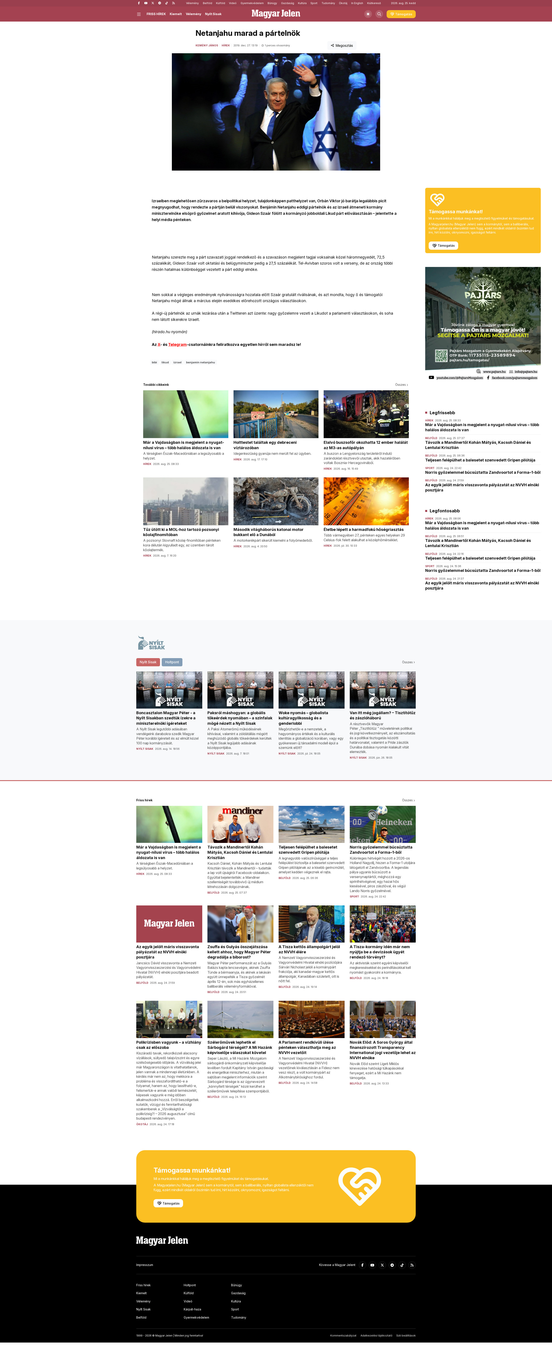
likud (165, 362)
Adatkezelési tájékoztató (376, 1335)
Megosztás (344, 45)
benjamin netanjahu (200, 362)
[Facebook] (138, 3)
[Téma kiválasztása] (368, 14)
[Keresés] (379, 14)
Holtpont (190, 1285)
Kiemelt (176, 14)
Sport (313, 3)
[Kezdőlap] (276, 14)
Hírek (226, 45)
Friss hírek (143, 1285)
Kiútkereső (374, 3)
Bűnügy (272, 3)
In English (357, 3)
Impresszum (144, 1265)
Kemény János (207, 45)
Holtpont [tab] (172, 662)
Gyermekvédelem (252, 3)
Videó (233, 3)
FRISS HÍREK (156, 14)
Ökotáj (343, 3)
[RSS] (173, 3)
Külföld (220, 3)
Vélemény (192, 3)
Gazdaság (287, 3)
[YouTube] (145, 3)
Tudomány (328, 3)
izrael (177, 362)
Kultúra (302, 3)
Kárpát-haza (192, 1309)
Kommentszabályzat (343, 1335)
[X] (152, 3)
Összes (400, 384)
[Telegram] (159, 3)
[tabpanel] (276, 718)
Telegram (177, 344)
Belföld (207, 3)
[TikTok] (166, 3)
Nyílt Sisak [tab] (148, 662)
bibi (154, 362)
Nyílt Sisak (213, 14)
